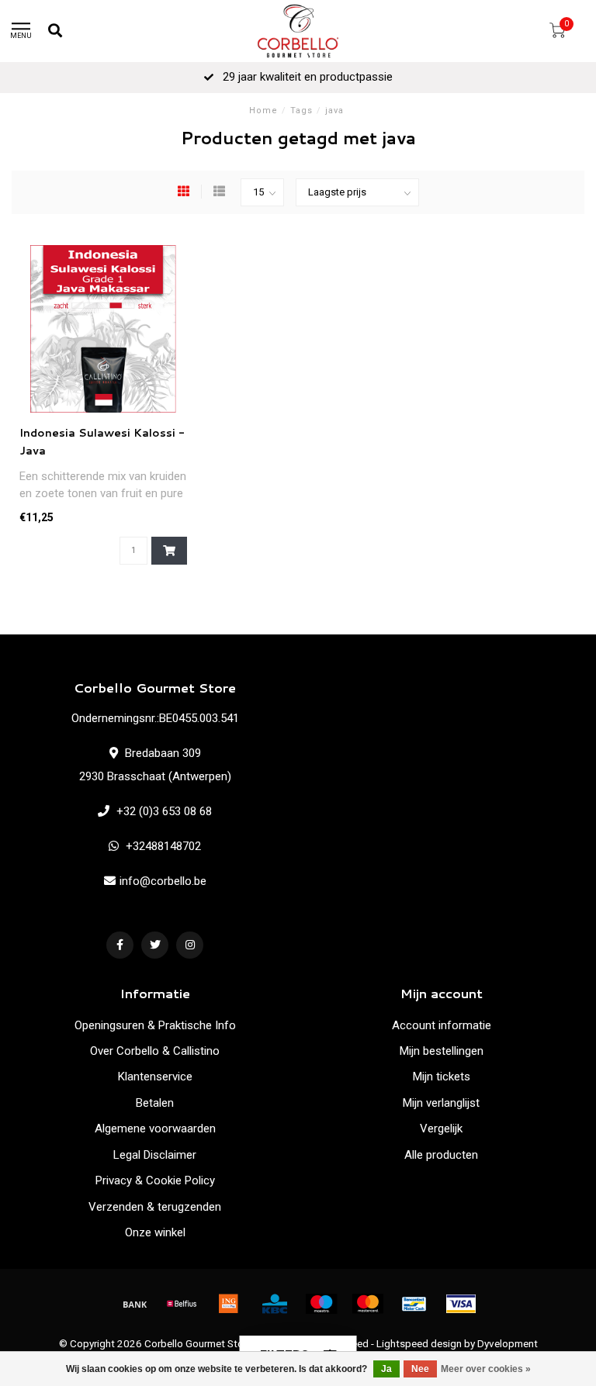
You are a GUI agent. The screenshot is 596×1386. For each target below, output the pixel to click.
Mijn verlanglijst (441, 1103)
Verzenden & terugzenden (154, 1207)
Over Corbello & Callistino (155, 1051)
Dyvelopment (507, 1343)
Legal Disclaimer (154, 1155)
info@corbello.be (163, 881)
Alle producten (441, 1155)
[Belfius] (181, 1303)
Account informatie (441, 1025)
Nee (420, 1369)
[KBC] (274, 1303)
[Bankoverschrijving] (135, 1303)
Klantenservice (155, 1077)
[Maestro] (321, 1303)
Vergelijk (441, 1128)
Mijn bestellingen (441, 1051)
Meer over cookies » (486, 1369)
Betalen (155, 1103)
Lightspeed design (419, 1343)
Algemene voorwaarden (155, 1128)
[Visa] (461, 1303)
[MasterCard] (367, 1303)
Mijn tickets (441, 1077)
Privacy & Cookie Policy (155, 1180)
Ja (386, 1369)
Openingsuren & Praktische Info (155, 1025)
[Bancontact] (414, 1303)
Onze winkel (155, 1232)
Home (263, 110)
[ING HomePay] (228, 1303)
